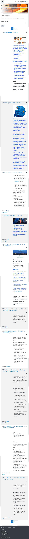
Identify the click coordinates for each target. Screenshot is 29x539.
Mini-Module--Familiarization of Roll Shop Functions (14, 478)
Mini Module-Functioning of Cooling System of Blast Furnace (14, 370)
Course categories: (5, 15)
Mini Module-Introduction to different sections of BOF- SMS (14, 309)
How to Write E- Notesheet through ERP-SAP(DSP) (14, 245)
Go (2, 25)
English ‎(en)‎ (4, 531)
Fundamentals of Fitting (10, 32)
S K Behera (8, 366)
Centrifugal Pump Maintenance (12, 103)
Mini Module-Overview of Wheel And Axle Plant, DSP (14, 331)
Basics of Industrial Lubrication (12, 173)
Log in (26, 1)
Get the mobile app (5, 537)
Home (2, 8)
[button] (5, 26)
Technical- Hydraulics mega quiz (13, 215)
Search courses (4, 21)
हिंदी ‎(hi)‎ (3, 534)
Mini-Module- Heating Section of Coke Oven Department (15, 426)
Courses (8, 8)
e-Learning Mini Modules (9, 11)
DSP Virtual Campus (16, 8)
